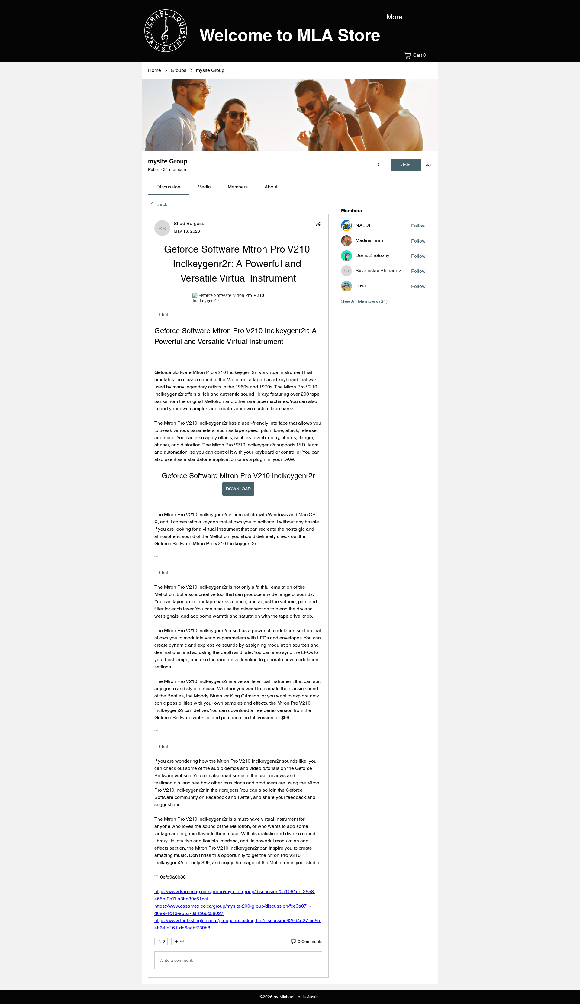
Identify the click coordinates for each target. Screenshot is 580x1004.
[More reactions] (179, 941)
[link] (168, 187)
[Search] (377, 165)
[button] (417, 55)
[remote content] (238, 298)
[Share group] (428, 164)
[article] (238, 596)
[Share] (318, 223)
